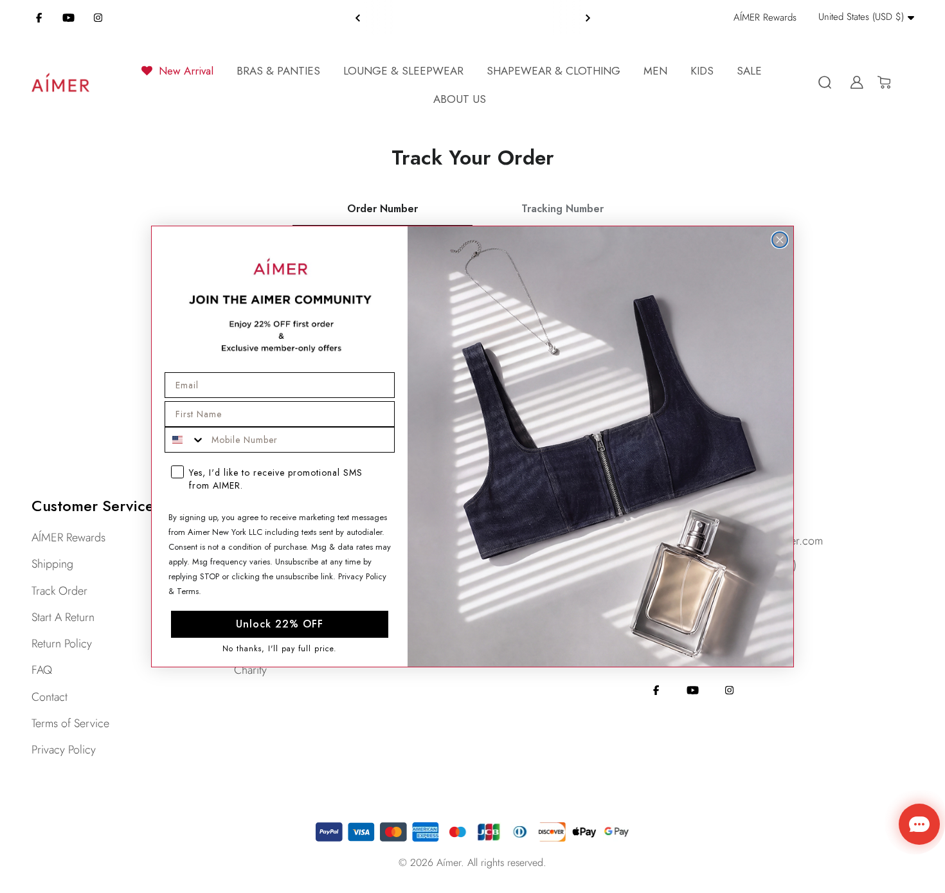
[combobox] (185, 440)
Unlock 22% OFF (279, 624)
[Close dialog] (780, 240)
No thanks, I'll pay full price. (279, 649)
